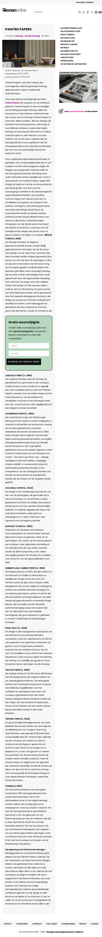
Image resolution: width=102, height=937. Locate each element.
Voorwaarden (68, 924)
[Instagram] (80, 12)
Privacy (82, 924)
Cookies (94, 924)
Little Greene (12, 102)
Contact (8, 924)
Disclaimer (51, 924)
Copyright (37, 924)
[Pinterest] (96, 12)
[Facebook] (88, 12)
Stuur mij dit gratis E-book (23, 362)
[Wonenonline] (15, 10)
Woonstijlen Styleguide (85, 2)
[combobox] (48, 12)
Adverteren (22, 924)
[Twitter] (92, 12)
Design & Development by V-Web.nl (65, 932)
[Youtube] (100, 12)
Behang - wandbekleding (27, 36)
